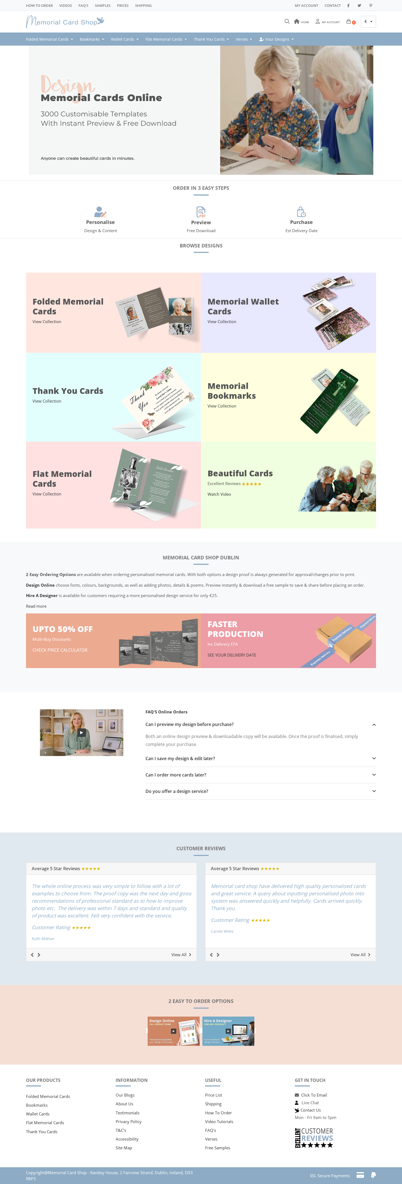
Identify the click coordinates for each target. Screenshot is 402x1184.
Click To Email (314, 1095)
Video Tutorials (219, 1121)
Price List (213, 1095)
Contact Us (311, 1110)
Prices (123, 5)
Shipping (143, 5)
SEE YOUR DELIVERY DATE (232, 655)
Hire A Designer (42, 595)
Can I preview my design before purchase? (189, 724)
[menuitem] (51, 39)
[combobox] (368, 22)
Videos (65, 5)
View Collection (47, 321)
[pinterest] (371, 5)
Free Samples (217, 1147)
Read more (36, 606)
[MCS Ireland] (67, 21)
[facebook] (349, 5)
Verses (211, 1139)
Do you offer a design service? (176, 791)
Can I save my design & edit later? (180, 758)
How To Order (39, 5)
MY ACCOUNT (306, 5)
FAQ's (210, 1130)
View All (179, 954)
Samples (102, 5)
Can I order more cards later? (175, 775)
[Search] (287, 21)
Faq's (83, 5)
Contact (333, 5)
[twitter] (360, 5)
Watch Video (219, 494)
